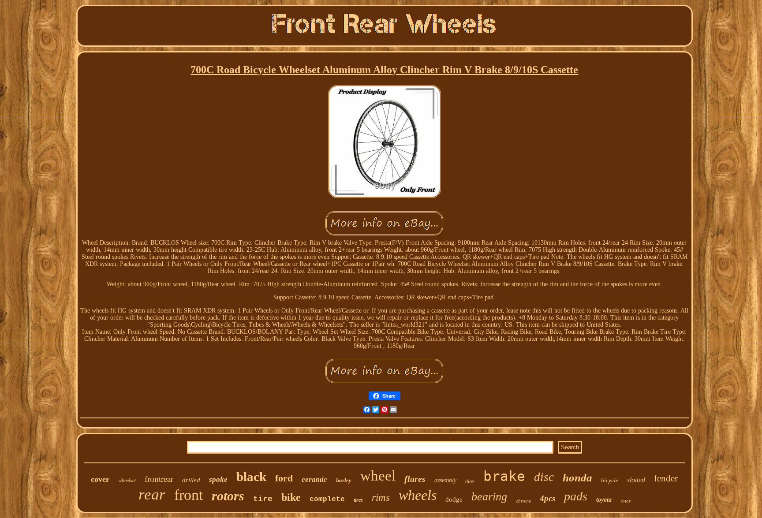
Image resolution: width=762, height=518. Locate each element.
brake (504, 476)
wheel (378, 476)
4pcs (547, 498)
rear (151, 494)
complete (327, 499)
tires (358, 500)
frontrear (159, 479)
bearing (489, 496)
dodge (454, 499)
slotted (636, 480)
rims (381, 497)
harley (343, 480)
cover (100, 479)
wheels (418, 495)
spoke (218, 479)
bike (291, 497)
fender (666, 478)
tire (263, 499)
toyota (604, 499)
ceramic (314, 479)
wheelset (127, 480)
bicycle (609, 480)
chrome (523, 500)
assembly (445, 480)
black (251, 477)
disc (544, 477)
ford (284, 478)
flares (415, 479)
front (188, 495)
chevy (469, 481)
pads (575, 496)
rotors (228, 495)
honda (577, 478)
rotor (625, 500)
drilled (191, 480)
